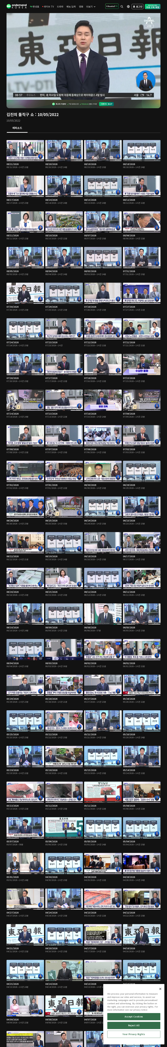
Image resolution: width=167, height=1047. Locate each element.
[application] (83, 56)
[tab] (17, 128)
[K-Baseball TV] (112, 6)
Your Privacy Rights (133, 1034)
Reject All (134, 1025)
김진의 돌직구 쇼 (20, 114)
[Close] (160, 988)
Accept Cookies (134, 1016)
